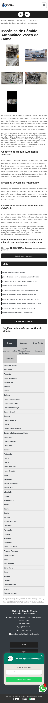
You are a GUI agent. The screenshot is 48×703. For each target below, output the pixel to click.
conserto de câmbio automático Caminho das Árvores (21, 304)
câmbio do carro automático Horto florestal (17, 313)
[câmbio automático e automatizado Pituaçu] (12, 101)
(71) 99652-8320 (25, 630)
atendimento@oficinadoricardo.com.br (25, 634)
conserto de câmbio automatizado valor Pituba (19, 295)
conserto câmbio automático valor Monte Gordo (19, 281)
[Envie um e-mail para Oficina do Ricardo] (27, 14)
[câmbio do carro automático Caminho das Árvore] (36, 78)
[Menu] (44, 5)
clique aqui (29, 248)
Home (24, 645)
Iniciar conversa (24, 679)
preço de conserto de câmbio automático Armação (20, 299)
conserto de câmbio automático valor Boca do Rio (20, 290)
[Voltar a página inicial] (8, 5)
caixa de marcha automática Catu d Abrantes (18, 308)
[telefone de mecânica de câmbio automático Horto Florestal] (36, 55)
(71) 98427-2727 (16, 248)
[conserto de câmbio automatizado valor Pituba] (12, 78)
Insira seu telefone (24, 667)
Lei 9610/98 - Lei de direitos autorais (32, 602)
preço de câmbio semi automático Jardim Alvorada (20, 277)
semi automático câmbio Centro (13, 272)
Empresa (24, 652)
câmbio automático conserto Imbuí (14, 286)
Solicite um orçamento (24, 256)
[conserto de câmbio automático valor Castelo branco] (12, 55)
